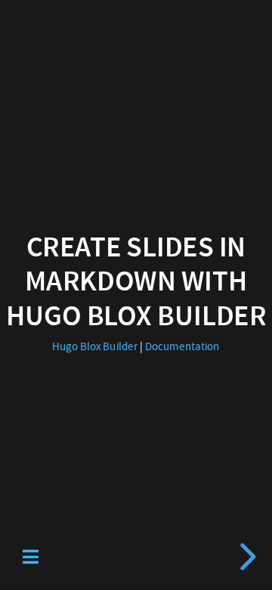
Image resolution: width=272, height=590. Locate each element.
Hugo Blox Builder (95, 346)
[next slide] (245, 556)
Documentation (182, 346)
